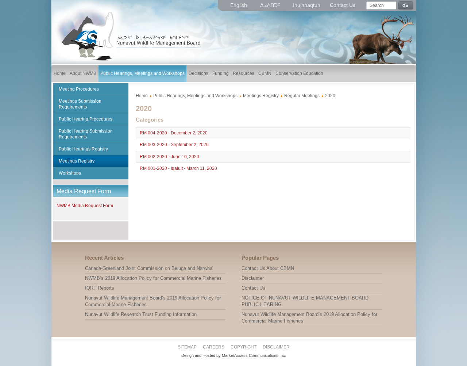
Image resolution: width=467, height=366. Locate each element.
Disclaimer (276, 347)
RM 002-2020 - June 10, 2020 (169, 156)
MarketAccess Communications (250, 355)
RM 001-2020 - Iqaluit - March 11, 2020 (178, 168)
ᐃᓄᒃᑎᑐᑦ (270, 5)
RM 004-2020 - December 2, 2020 (174, 133)
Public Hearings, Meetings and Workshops (195, 95)
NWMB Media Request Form (85, 205)
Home (142, 95)
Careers (213, 347)
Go (405, 5)
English (239, 5)
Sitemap (187, 347)
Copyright (243, 347)
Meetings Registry (261, 95)
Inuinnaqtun (306, 5)
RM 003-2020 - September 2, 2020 (174, 145)
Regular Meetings (302, 95)
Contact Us (342, 5)
